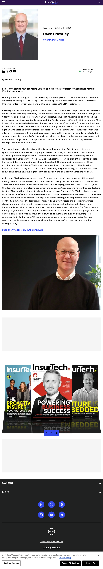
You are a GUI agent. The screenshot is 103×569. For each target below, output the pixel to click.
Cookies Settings (11, 563)
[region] (51, 560)
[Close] (99, 555)
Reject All (90, 563)
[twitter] (7, 71)
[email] (14, 71)
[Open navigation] (3, 2)
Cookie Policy (65, 558)
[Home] (51, 2)
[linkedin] (3, 71)
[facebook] (10, 71)
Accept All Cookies (70, 563)
